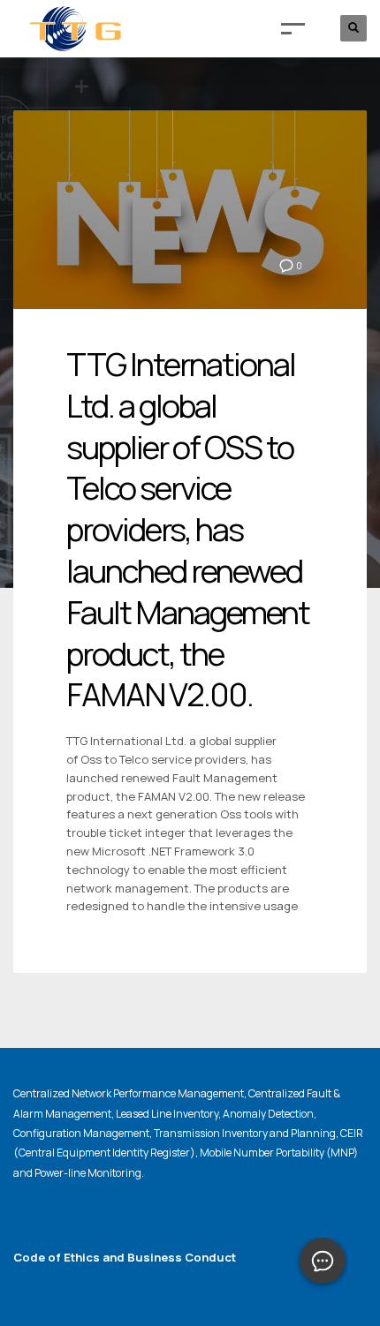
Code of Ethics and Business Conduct (124, 1257)
